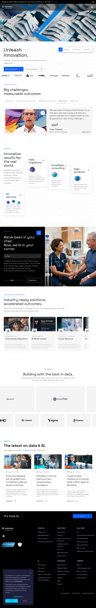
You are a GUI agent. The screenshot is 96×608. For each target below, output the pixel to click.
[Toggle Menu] (92, 7)
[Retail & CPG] (22, 288)
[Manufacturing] (17, 288)
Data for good (81, 580)
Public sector (61, 564)
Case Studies (61, 583)
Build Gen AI (42, 573)
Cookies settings (18, 596)
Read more (33, 288)
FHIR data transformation (85, 560)
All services (41, 540)
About (79, 573)
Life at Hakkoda (82, 583)
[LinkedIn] (3, 544)
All (77, 540)
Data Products (42, 547)
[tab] (61, 50)
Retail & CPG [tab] (74, 101)
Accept (11, 601)
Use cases (41, 576)
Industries (61, 536)
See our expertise (11, 69)
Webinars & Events (63, 580)
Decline (25, 601)
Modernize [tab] (76, 49)
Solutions (81, 536)
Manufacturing (62, 561)
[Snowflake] (56, 407)
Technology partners (84, 576)
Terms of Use (76, 601)
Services (41, 536)
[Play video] (42, 117)
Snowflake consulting (45, 550)
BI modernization (82, 547)
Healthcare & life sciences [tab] (47, 101)
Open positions (82, 586)
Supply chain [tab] (9, 101)
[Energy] (7, 288)
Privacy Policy (65, 601)
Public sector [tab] (63, 101)
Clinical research (82, 550)
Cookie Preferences (88, 601)
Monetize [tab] (87, 49)
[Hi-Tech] (14, 288)
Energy (59, 544)
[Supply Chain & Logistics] (24, 288)
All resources (61, 573)
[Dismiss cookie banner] (30, 573)
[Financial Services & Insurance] (9, 288)
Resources (41, 580)
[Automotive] (4, 288)
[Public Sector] (20, 288)
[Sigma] (57, 428)
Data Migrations (43, 544)
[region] (48, 342)
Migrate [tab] (66, 49)
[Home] (7, 7)
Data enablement (82, 553)
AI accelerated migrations (85, 544)
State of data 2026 (44, 583)
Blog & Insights (62, 576)
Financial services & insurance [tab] (26, 101)
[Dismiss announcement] (93, 2)
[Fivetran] (82, 428)
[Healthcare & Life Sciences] (11, 288)
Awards (59, 586)
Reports (60, 592)
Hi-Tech (59, 558)
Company (80, 569)
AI (38, 569)
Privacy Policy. (18, 581)
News (59, 589)
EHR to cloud (81, 556)
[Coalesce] (31, 428)
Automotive (61, 540)
